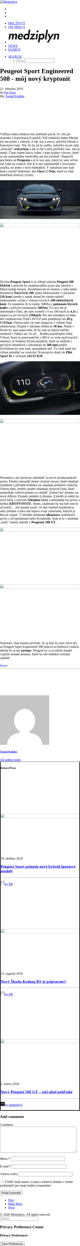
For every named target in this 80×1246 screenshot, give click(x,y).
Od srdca (16, 27)
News (13, 46)
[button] (15, 56)
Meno (5, 1158)
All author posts (10, 759)
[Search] (19, 1218)
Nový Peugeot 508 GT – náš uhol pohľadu (36, 1092)
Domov (14, 49)
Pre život (16, 23)
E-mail (5, 1166)
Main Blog (15, 1204)
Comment (6, 1124)
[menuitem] (44, 9)
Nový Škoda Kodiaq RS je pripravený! (33, 981)
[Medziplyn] (40, 2)
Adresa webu (8, 1174)
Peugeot (4, 665)
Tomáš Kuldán (14, 96)
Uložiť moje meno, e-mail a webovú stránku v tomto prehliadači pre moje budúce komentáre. (36, 1183)
